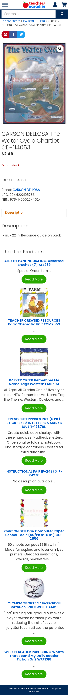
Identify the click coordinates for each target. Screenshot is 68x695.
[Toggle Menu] (5, 4)
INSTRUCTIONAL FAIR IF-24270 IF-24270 (34, 473)
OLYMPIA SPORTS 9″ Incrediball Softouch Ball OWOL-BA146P (34, 605)
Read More (34, 279)
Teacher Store (11, 21)
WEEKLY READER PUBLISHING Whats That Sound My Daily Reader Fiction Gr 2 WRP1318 (34, 655)
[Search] (62, 14)
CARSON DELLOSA (34, 21)
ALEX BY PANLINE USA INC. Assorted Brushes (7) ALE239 (34, 262)
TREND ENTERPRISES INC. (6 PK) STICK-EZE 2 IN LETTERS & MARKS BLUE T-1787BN (34, 423)
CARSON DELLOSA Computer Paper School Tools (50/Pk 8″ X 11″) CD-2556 (34, 535)
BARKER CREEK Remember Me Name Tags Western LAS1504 (34, 382)
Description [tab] (15, 212)
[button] (59, 48)
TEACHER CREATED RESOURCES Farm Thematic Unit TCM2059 (34, 322)
